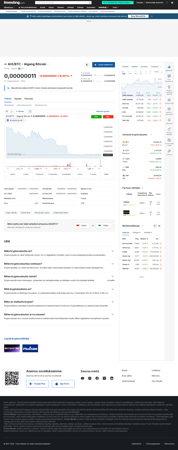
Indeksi (134, 67)
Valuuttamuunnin (60, 11)
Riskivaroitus (169, 444)
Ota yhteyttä (157, 381)
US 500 (125, 108)
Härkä (105, 225)
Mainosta (155, 376)
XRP (127, 176)
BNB (127, 167)
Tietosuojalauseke (153, 444)
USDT (127, 159)
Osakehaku (91, 7)
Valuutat (125, 67)
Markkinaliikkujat (131, 225)
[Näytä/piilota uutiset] (30, 111)
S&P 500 (125, 120)
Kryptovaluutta (11, 11)
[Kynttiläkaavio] (6, 111)
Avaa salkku (127, 376)
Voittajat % (137, 232)
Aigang (47, 213)
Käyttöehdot (136, 444)
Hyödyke (144, 67)
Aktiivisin (125, 232)
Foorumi (29, 98)
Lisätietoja (156, 370)
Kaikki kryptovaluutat (28, 11)
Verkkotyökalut (128, 381)
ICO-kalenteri (93, 11)
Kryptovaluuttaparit (44, 11)
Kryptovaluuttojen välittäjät (77, 11)
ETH (127, 150)
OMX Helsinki (127, 99)
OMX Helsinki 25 (128, 95)
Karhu (84, 225)
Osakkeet (154, 67)
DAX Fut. (125, 104)
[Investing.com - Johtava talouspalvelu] (14, 2)
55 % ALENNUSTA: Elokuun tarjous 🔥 (117, 3)
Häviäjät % (148, 232)
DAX (124, 112)
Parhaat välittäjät (131, 188)
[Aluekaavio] (11, 111)
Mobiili (124, 370)
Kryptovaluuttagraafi (107, 11)
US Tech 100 (127, 116)
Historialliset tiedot (24, 105)
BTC (127, 142)
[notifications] (167, 2)
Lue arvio (158, 203)
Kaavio (18, 98)
